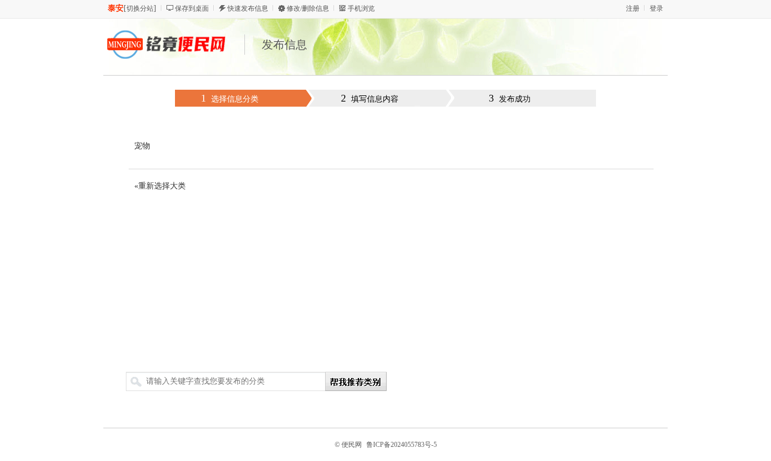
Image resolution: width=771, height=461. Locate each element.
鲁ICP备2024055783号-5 (401, 445)
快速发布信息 (247, 8)
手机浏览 (361, 8)
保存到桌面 (192, 8)
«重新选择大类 (160, 186)
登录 (656, 8)
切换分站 (140, 8)
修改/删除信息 (308, 8)
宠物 (142, 146)
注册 (632, 8)
